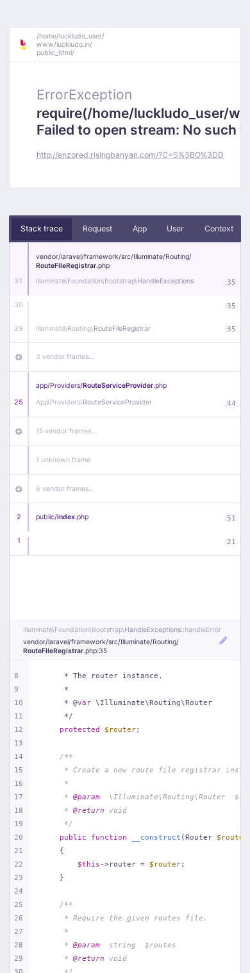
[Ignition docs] (28, 45)
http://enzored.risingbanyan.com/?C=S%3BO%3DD (130, 155)
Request (97, 228)
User (175, 228)
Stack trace (42, 228)
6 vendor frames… (65, 489)
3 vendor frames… (65, 357)
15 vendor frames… (66, 431)
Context (218, 228)
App (140, 228)
